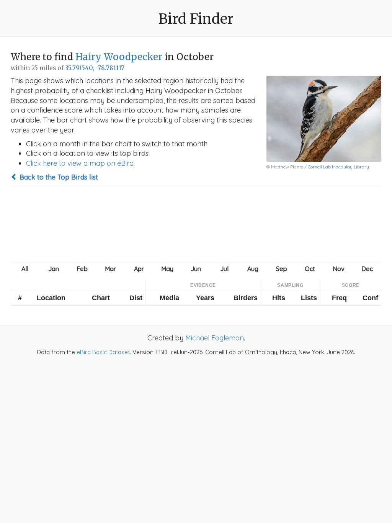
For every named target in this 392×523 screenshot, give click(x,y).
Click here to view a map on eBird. (80, 163)
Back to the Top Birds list (58, 177)
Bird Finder (196, 19)
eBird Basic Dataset (103, 352)
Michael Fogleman (214, 337)
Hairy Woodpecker (118, 57)
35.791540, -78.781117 (94, 68)
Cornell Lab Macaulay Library (338, 167)
